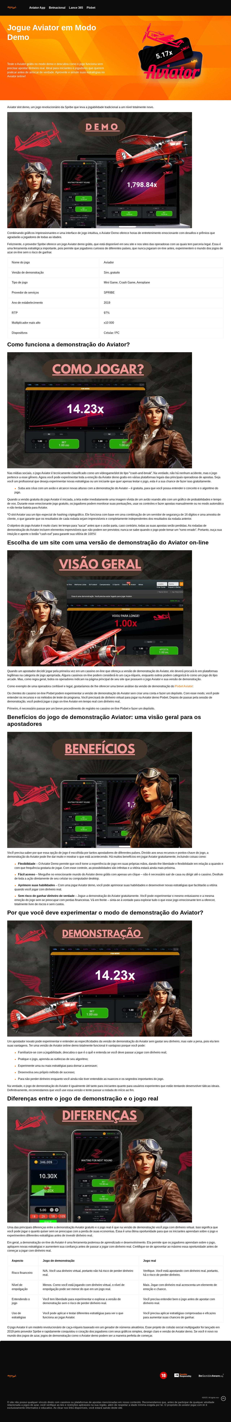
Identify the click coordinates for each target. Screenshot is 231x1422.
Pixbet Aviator (184, 686)
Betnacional (57, 7)
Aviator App (37, 7)
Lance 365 (76, 7)
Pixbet (91, 7)
